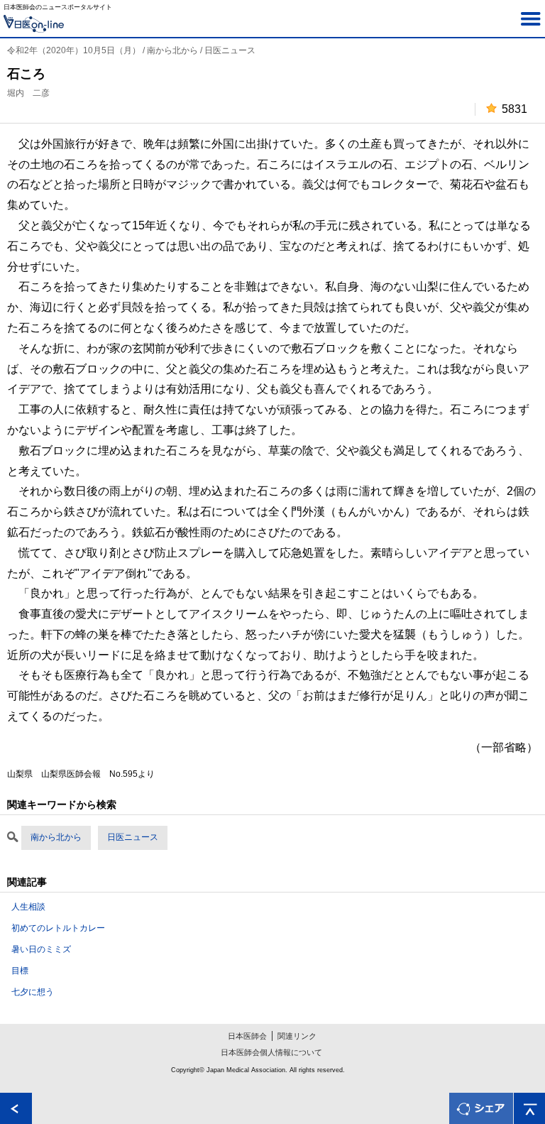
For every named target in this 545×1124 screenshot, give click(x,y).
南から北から (56, 837)
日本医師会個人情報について (271, 1052)
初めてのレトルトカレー (58, 928)
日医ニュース (132, 837)
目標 (19, 971)
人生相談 (28, 907)
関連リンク (296, 1036)
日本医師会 (247, 1036)
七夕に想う (32, 992)
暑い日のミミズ (41, 949)
